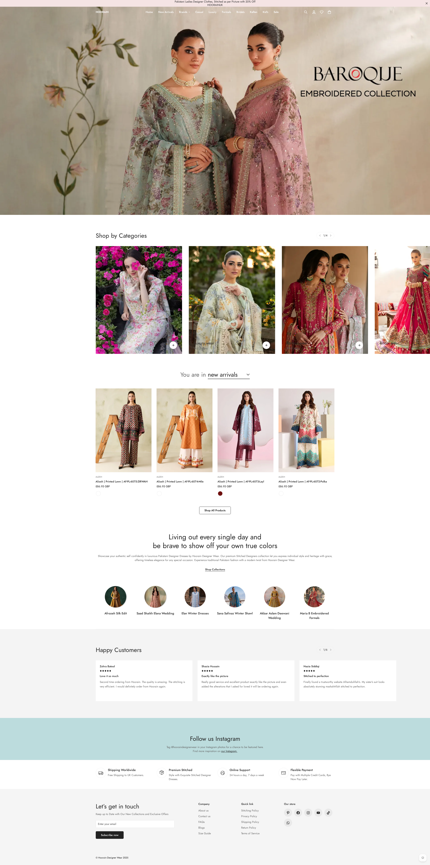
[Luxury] (232, 300)
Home (149, 12)
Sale (276, 12)
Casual (199, 12)
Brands (183, 12)
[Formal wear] (359, 345)
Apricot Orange (159, 493)
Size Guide (204, 833)
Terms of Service (250, 833)
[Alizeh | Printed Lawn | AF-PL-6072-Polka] (306, 430)
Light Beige (281, 493)
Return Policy (248, 828)
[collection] (115, 597)
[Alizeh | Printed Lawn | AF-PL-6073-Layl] (245, 430)
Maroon (220, 493)
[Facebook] (298, 813)
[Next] (330, 235)
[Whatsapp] (288, 823)
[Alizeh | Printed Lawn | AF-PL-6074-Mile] (184, 430)
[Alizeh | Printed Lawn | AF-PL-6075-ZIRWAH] (124, 430)
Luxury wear (204, 343)
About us (203, 811)
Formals (226, 12)
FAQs (201, 822)
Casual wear (111, 343)
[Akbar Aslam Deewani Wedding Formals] (274, 597)
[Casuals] (139, 300)
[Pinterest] (288, 813)
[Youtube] (318, 813)
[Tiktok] (328, 813)
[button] (329, 12)
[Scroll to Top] (423, 847)
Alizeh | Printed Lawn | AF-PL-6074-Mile (180, 481)
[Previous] (319, 235)
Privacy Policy (249, 816)
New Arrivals (166, 12)
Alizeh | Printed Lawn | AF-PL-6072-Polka (302, 481)
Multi (98, 493)
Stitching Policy (250, 811)
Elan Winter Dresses (195, 613)
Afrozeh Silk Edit (115, 613)
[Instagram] (308, 813)
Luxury (213, 12)
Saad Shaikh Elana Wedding (155, 613)
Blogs (201, 828)
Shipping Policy (250, 822)
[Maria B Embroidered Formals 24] (314, 597)
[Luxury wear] (266, 345)
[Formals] (325, 300)
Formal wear (297, 343)
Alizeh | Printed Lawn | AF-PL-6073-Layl (241, 481)
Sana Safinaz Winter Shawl (235, 613)
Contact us (204, 816)
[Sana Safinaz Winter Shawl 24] (235, 597)
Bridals (240, 12)
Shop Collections (215, 569)
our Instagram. (229, 751)
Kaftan (253, 12)
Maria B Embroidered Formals (314, 615)
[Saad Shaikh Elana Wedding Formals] (155, 597)
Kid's (265, 12)
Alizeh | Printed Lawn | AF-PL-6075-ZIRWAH (122, 481)
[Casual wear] (173, 345)
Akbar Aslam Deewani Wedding (274, 615)
